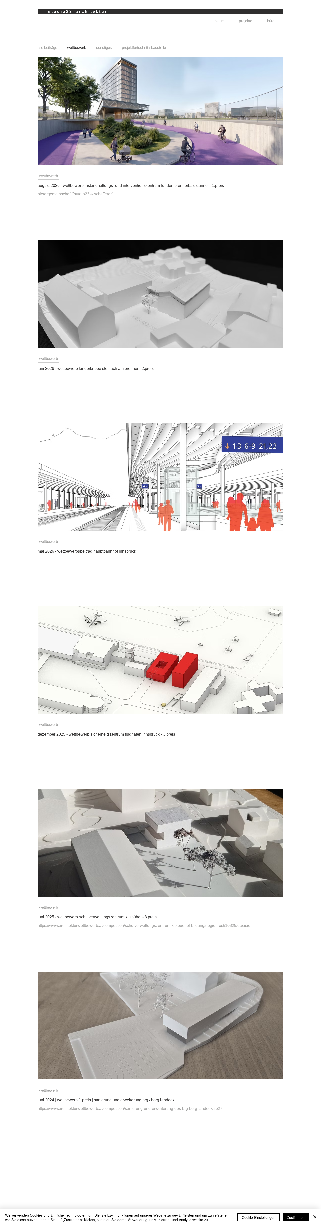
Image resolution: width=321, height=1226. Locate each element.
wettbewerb (76, 47)
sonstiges (104, 47)
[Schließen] (315, 1217)
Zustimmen (296, 1217)
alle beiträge (47, 47)
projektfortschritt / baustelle (144, 47)
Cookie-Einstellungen (258, 1217)
